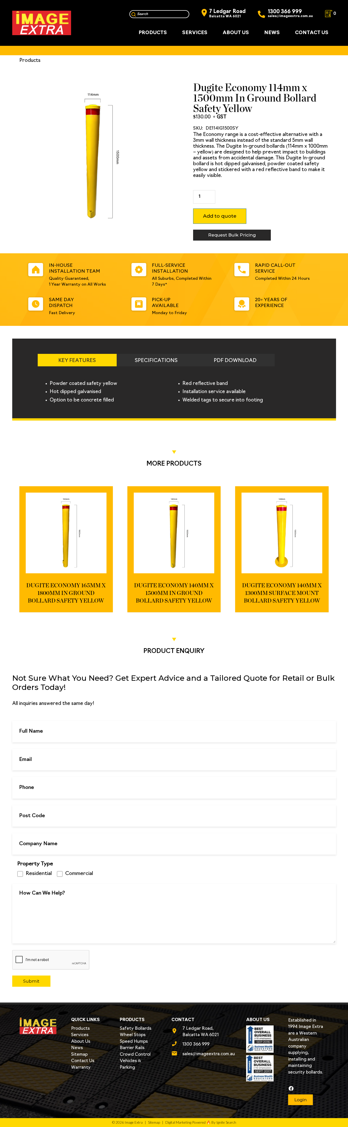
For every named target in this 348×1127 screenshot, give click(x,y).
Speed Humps (134, 1041)
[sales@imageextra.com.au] (176, 1054)
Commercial (79, 873)
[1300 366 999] (176, 1044)
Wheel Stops (132, 1035)
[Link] (41, 23)
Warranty (81, 1067)
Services (79, 1035)
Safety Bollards (135, 1028)
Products (80, 1028)
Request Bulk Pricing (232, 235)
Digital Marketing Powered (185, 1122)
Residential (39, 873)
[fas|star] (306, 1088)
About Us (80, 1041)
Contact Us (82, 1061)
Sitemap (79, 1054)
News (77, 1048)
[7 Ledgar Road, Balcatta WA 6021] (176, 1031)
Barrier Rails (132, 1048)
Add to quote (219, 216)
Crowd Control (135, 1054)
